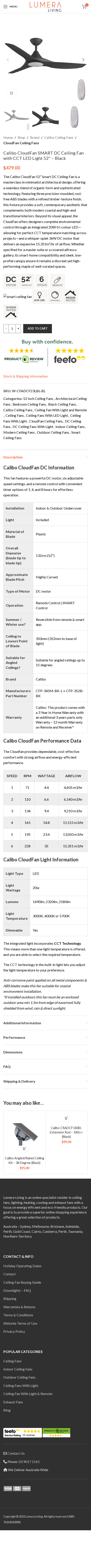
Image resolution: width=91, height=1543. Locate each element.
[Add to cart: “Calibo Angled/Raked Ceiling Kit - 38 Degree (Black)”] (24, 1148)
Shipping (9, 1298)
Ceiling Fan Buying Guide (22, 1282)
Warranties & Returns (19, 1307)
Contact (9, 1274)
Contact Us (16, 1453)
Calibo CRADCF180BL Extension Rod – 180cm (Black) (66, 1132)
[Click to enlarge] (12, 93)
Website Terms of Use (20, 1323)
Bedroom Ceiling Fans (29, 404)
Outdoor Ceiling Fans (53, 432)
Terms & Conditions (18, 1315)
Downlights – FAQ (17, 1290)
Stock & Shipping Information (25, 376)
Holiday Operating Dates (22, 1266)
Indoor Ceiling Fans (70, 426)
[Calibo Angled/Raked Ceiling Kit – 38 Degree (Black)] (24, 1135)
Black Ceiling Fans (62, 404)
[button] (7, 59)
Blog (7, 1410)
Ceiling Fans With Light (20, 1385)
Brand (34, 137)
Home (8, 137)
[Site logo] (45, 6)
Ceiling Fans (15, 415)
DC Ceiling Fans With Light (33, 426)
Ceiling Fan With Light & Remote (27, 1394)
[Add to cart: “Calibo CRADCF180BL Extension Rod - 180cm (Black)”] (66, 1118)
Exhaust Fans (13, 1402)
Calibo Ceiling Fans (58, 137)
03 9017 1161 (29, 1461)
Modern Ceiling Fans (19, 432)
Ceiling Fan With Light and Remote (61, 410)
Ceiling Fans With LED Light (47, 415)
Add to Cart (37, 328)
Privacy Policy (14, 1331)
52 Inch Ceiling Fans (38, 398)
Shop (21, 137)
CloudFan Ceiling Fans (21, 143)
